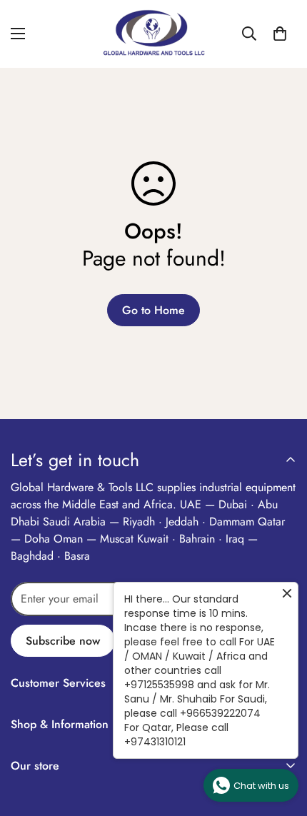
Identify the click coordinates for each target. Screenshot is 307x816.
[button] (279, 33)
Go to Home (153, 310)
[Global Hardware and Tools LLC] (153, 34)
